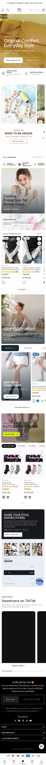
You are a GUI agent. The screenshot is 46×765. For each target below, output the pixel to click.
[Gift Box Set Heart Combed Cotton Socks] (33, 464)
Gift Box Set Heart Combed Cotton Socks (30, 483)
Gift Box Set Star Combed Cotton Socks (8, 483)
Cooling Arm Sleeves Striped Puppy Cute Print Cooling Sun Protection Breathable (32, 269)
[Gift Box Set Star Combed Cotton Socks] (12, 464)
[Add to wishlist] (18, 239)
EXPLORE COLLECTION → (11, 209)
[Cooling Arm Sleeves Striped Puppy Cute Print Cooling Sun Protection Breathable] (32, 250)
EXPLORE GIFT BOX (11, 434)
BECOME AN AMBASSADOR (13, 534)
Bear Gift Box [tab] (21, 446)
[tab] (9, 164)
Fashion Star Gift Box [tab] (9, 446)
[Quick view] (18, 243)
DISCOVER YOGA (10, 339)
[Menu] (2, 10)
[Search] (7, 10)
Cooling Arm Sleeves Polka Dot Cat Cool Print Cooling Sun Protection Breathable (11, 269)
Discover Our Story (33, 60)
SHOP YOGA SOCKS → (11, 396)
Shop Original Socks (13, 60)
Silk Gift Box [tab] (32, 446)
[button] (43, 10)
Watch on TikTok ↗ (18, 666)
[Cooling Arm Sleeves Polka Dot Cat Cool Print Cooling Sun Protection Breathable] (11, 250)
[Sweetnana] (19, 10)
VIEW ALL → (39, 234)
